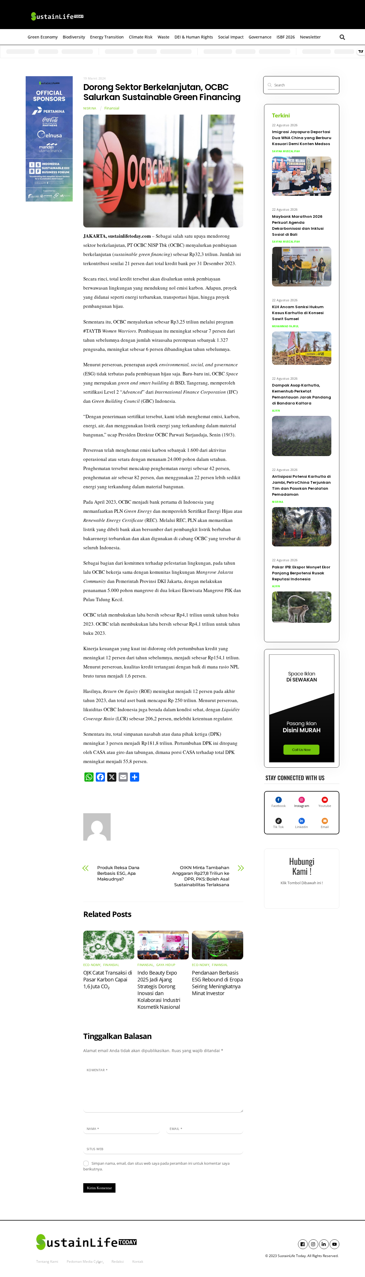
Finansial (111, 108)
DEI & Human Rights (194, 37)
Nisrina (89, 108)
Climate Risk (141, 37)
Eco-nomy (92, 965)
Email (176, 1128)
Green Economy (43, 37)
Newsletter (310, 37)
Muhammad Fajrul (285, 326)
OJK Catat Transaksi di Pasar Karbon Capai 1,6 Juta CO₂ (107, 979)
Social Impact (231, 37)
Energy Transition (107, 37)
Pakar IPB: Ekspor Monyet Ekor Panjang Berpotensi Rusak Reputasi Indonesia (301, 573)
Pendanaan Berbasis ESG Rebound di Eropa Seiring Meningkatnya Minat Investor (217, 983)
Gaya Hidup (165, 965)
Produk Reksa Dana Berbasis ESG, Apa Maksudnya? (118, 873)
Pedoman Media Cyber (85, 1261)
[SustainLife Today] (57, 21)
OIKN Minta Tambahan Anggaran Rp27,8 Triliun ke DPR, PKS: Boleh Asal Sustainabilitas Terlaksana (200, 876)
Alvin (276, 410)
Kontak (137, 1261)
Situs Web (95, 1149)
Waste (163, 37)
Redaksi (117, 1261)
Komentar (97, 1070)
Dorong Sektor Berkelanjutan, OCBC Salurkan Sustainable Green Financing (162, 92)
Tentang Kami (47, 1261)
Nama (93, 1128)
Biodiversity (74, 37)
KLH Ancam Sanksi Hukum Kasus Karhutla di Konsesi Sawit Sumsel (298, 313)
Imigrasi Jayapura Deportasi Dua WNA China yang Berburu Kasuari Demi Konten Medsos (301, 138)
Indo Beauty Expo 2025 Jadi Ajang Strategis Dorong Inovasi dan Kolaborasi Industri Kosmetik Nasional (158, 989)
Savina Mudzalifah (286, 151)
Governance (260, 37)
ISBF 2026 (286, 37)
